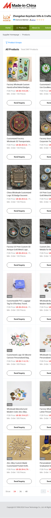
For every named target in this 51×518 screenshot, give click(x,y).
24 (15, 491)
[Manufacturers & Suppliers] (20, 5)
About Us (36, 27)
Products (23, 27)
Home (7, 27)
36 (20, 491)
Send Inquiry (19, 103)
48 (26, 491)
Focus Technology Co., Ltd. (34, 507)
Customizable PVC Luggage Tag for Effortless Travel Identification (18, 303)
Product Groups (15, 42)
